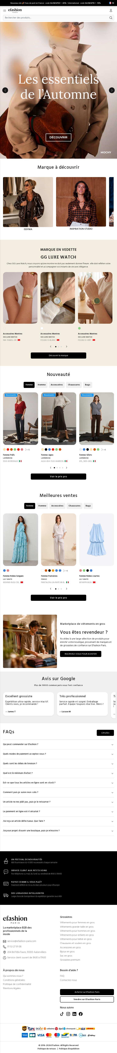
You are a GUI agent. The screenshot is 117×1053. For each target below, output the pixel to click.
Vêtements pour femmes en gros (77, 922)
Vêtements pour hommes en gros (77, 931)
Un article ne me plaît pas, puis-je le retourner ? (26, 802)
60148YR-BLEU (85, 582)
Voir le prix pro (58, 477)
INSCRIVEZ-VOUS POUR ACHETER (81, 654)
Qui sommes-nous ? (13, 976)
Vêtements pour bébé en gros (76, 939)
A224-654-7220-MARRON (52, 461)
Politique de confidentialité (17, 984)
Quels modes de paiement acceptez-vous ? (24, 754)
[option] (58, 90)
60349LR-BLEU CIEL (11, 582)
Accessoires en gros (70, 947)
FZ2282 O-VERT (84, 340)
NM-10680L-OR (9, 340)
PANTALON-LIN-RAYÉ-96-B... (53, 582)
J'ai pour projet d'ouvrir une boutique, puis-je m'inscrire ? (31, 831)
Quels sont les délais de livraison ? (20, 763)
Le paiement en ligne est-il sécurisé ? (21, 811)
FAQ (62, 976)
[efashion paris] (16, 10)
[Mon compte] (111, 11)
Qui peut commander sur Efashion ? (20, 744)
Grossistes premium (70, 960)
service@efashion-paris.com (21, 941)
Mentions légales (12, 988)
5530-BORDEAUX (10, 461)
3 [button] (61, 346)
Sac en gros (66, 955)
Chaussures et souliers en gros (75, 943)
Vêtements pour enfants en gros (77, 935)
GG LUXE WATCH (10, 337)
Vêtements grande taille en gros (76, 927)
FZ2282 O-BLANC (48, 340)
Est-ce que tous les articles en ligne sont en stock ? (29, 783)
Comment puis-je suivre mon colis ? (20, 792)
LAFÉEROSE (7, 458)
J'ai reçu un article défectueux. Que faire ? (24, 821)
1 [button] (55, 346)
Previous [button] (5, 90)
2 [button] (58, 346)
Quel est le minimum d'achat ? (18, 773)
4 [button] (62, 467)
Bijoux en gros (67, 951)
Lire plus (105, 733)
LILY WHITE (7, 579)
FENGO (44, 579)
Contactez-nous (68, 980)
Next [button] (112, 90)
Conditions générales (14, 980)
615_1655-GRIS (85, 461)
